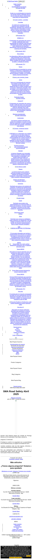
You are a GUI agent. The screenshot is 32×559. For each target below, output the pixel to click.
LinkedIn (17, 459)
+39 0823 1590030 (16, 519)
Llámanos (15, 471)
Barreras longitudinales (19, 114)
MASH (19, 242)
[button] (16, 545)
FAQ (17, 328)
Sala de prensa (17, 327)
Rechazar (12, 557)
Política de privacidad (17, 531)
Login (14, 335)
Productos (17, 5)
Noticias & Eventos (16, 397)
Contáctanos (19, 335)
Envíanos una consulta (24, 471)
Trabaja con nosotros (19, 332)
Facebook (11, 459)
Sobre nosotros (17, 4)
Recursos (17, 329)
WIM (19, 227)
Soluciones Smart (19, 212)
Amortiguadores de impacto (19, 6)
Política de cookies (17, 529)
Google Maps (16, 495)
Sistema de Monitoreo (19, 179)
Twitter (21, 459)
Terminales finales (19, 97)
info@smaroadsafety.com (16, 516)
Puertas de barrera (19, 145)
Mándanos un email (6, 471)
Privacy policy (18, 557)
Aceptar (28, 556)
